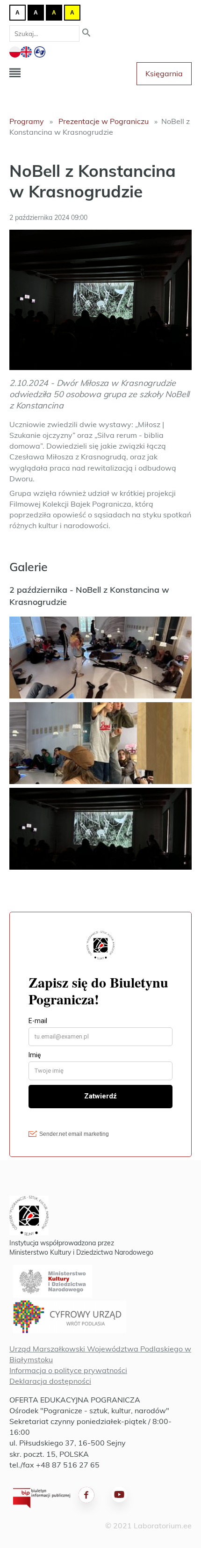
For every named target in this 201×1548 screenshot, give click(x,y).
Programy (26, 121)
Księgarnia (164, 73)
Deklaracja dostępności (50, 1381)
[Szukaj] (86, 33)
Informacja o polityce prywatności (68, 1370)
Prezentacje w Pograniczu (103, 121)
